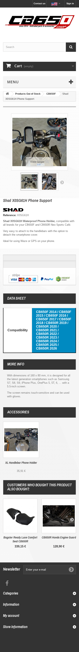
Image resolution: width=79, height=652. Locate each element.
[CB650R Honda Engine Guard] (59, 516)
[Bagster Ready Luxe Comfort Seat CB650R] (20, 516)
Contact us (39, 3)
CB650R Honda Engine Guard (59, 537)
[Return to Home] (7, 93)
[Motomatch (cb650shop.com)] (39, 21)
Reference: (9, 215)
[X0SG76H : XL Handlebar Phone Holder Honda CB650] (21, 440)
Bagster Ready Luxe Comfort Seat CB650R (20, 539)
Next (62, 182)
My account (11, 615)
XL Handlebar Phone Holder (21, 463)
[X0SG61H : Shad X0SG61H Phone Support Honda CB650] (29, 182)
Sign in (70, 3)
